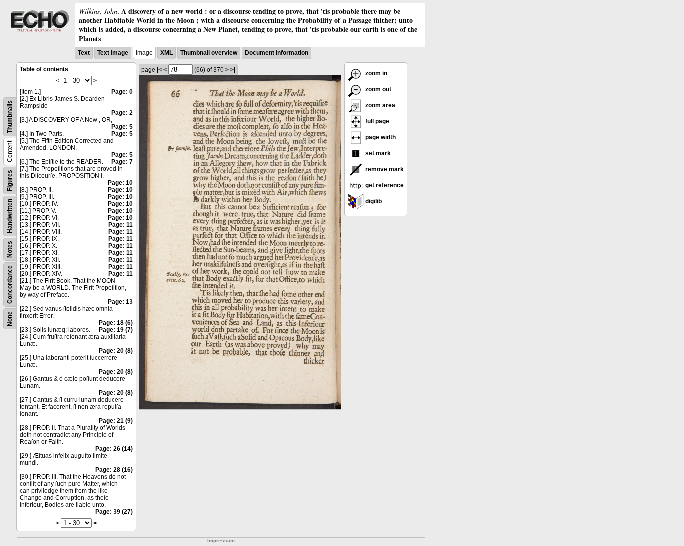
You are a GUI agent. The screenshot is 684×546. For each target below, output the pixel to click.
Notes (9, 249)
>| (232, 69)
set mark (377, 153)
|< (159, 69)
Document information (276, 52)
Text (84, 52)
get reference (384, 185)
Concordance (9, 284)
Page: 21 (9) (116, 420)
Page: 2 (122, 112)
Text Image (112, 52)
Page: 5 (122, 126)
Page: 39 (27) (114, 511)
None (9, 318)
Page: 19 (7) (116, 329)
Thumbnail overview (208, 52)
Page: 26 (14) (114, 448)
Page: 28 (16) (114, 469)
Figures (9, 180)
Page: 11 (120, 224)
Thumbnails (9, 116)
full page (376, 121)
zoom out (377, 89)
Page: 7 (122, 161)
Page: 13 (120, 301)
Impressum (221, 540)
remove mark (384, 169)
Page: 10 (120, 182)
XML (166, 52)
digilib (373, 201)
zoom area (379, 105)
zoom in (375, 73)
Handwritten (9, 216)
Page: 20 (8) (116, 350)
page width (380, 137)
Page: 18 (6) (116, 322)
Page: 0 (122, 91)
